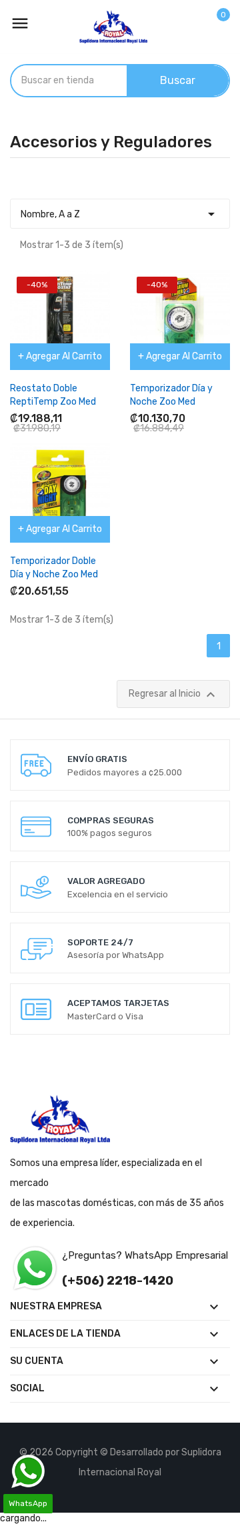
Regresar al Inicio (174, 695)
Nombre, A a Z (120, 214)
